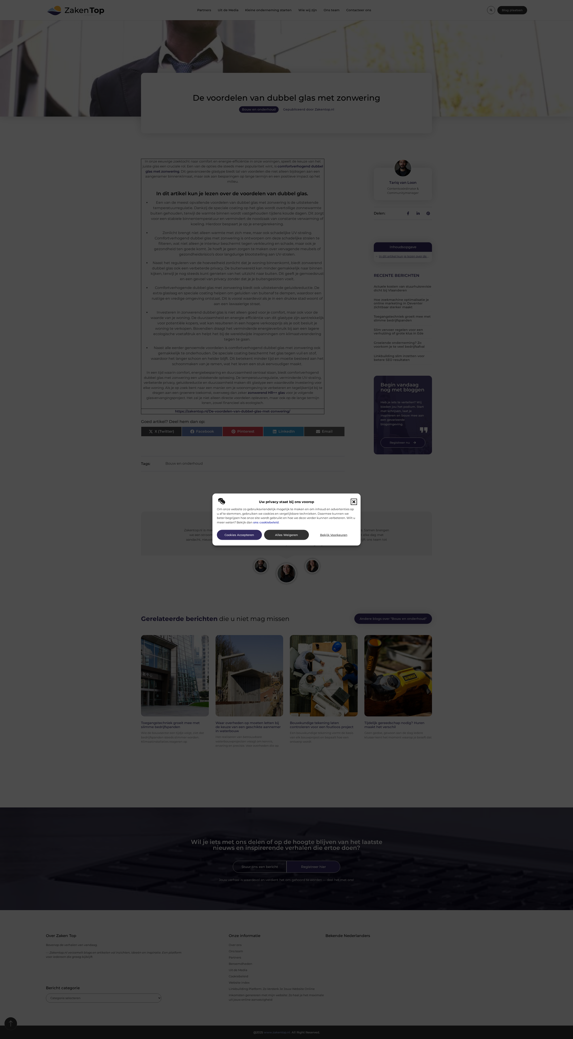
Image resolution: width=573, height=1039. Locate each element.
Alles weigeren (286, 534)
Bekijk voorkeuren (333, 534)
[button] (354, 502)
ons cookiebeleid (266, 522)
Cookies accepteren (239, 534)
